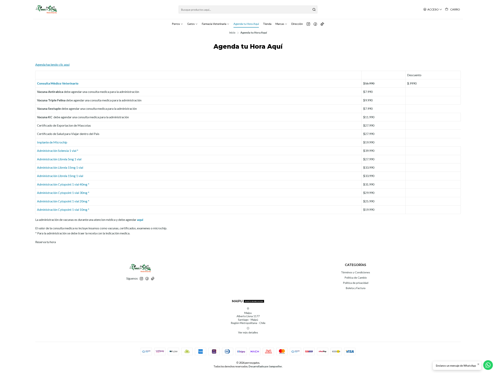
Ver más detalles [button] (248, 332)
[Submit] (314, 9)
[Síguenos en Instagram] (308, 24)
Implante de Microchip (52, 142)
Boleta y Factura (355, 288)
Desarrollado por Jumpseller (265, 366)
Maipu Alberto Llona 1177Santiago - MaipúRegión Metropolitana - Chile (248, 318)
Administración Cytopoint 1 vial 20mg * (63, 201)
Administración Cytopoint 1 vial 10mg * (63, 209)
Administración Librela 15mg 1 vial (60, 167)
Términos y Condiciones (355, 272)
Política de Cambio (355, 277)
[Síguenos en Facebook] (315, 24)
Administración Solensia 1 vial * (57, 150)
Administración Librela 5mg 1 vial (59, 159)
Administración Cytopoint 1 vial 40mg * (63, 184)
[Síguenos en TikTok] (322, 24)
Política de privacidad (355, 282)
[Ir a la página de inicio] (46, 9)
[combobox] (248, 9)
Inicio (232, 32)
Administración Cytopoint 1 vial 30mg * (63, 192)
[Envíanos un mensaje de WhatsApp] (488, 365)
